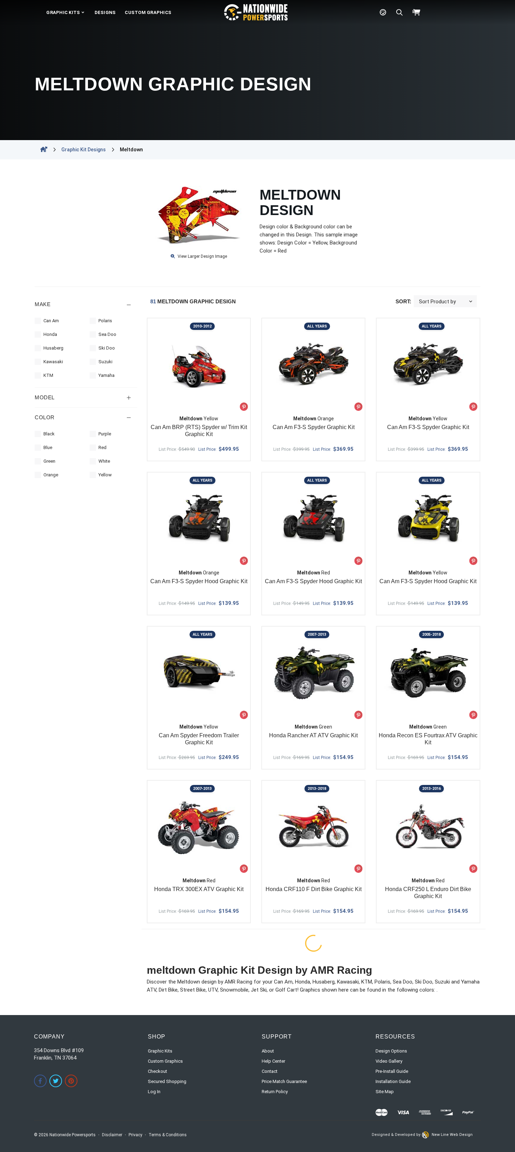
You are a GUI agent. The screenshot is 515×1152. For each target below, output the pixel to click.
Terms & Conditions (168, 1134)
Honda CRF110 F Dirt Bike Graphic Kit (314, 889)
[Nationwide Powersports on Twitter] (55, 1081)
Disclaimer (112, 1134)
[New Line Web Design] (426, 1135)
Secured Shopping (167, 1081)
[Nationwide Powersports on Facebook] (40, 1081)
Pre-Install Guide (392, 1071)
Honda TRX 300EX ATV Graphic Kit (198, 889)
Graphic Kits (63, 12)
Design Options (391, 1051)
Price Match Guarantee (284, 1081)
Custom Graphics (148, 12)
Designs (105, 12)
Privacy (135, 1134)
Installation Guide (393, 1081)
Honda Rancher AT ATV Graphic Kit (313, 735)
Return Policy (275, 1091)
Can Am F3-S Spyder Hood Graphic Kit (198, 581)
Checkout (157, 1071)
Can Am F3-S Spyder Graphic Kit (314, 427)
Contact (269, 1071)
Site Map (385, 1091)
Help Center (273, 1061)
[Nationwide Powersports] (256, 12)
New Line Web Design (452, 1134)
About (268, 1051)
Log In (154, 1091)
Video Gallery (389, 1061)
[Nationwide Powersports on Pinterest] (71, 1081)
